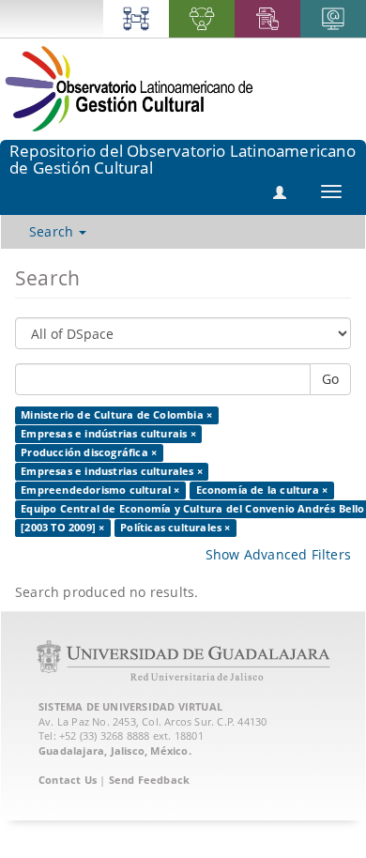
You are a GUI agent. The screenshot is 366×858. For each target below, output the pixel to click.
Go (330, 379)
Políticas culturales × (175, 527)
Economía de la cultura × (262, 490)
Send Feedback (150, 780)
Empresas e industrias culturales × (112, 471)
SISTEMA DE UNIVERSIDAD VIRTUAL (130, 706)
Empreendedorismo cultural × (100, 490)
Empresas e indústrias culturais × (108, 433)
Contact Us (67, 780)
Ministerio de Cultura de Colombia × (116, 414)
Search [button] (53, 231)
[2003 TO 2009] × (62, 527)
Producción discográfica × (89, 452)
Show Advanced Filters (278, 554)
